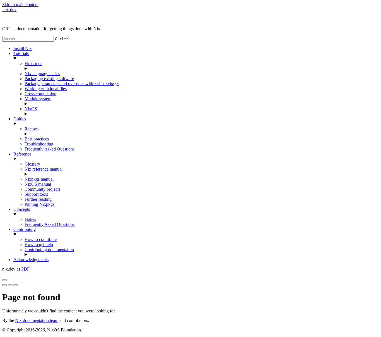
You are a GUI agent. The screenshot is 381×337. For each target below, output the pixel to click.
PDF (25, 269)
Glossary (32, 164)
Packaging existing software (49, 78)
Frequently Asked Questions (49, 149)
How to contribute (41, 239)
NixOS (31, 108)
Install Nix (22, 48)
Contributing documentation (49, 249)
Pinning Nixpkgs (39, 204)
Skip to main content (20, 4)
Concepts (21, 209)
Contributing (24, 229)
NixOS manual (38, 184)
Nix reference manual (43, 169)
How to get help (39, 244)
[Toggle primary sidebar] (4, 280)
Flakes (30, 219)
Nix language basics (42, 73)
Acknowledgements (31, 259)
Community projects (42, 189)
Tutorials (21, 53)
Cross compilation (40, 93)
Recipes (31, 128)
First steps (33, 63)
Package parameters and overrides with (72, 83)
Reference (22, 154)
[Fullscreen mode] (4, 285)
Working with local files (46, 88)
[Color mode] (10, 285)
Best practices (37, 139)
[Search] (15, 285)
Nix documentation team (36, 320)
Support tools (36, 194)
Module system (38, 98)
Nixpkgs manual (39, 179)
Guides (19, 118)
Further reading (38, 199)
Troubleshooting (39, 144)
